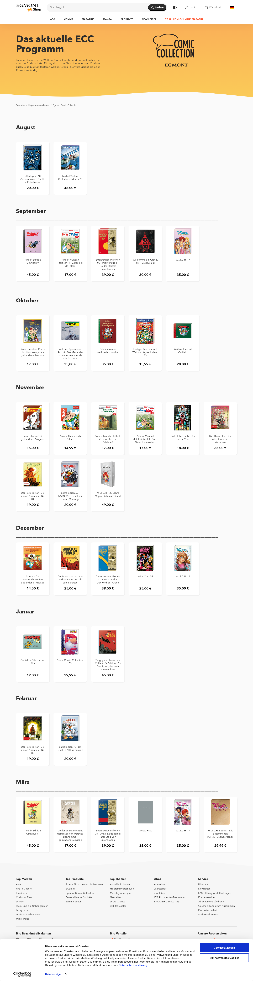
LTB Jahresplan (118, 906)
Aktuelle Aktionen (120, 884)
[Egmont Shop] (28, 8)
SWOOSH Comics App (167, 902)
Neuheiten (116, 897)
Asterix (20, 884)
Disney (20, 902)
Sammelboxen (74, 902)
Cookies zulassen (224, 947)
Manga (107, 19)
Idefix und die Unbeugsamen (32, 906)
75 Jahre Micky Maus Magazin (184, 19)
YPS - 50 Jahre (24, 889)
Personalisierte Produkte (79, 897)
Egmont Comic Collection (65, 105)
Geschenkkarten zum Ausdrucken (216, 906)
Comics (68, 19)
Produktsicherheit (207, 910)
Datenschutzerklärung (133, 965)
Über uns (203, 884)
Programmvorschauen (38, 105)
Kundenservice (206, 897)
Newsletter (149, 19)
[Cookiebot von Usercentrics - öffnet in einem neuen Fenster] (22, 974)
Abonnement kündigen (211, 902)
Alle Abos (159, 884)
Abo (52, 19)
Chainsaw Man (24, 897)
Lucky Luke (22, 910)
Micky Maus (22, 919)
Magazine (88, 19)
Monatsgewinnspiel (120, 893)
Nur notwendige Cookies (224, 957)
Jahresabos (160, 889)
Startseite (20, 105)
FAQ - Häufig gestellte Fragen (214, 893)
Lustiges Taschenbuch (28, 914)
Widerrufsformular (208, 914)
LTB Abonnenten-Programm (169, 897)
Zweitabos (159, 893)
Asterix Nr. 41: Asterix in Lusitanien (85, 884)
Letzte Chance (117, 902)
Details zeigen (53, 974)
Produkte (127, 19)
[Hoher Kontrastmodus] (175, 7)
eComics (70, 889)
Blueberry (21, 893)
